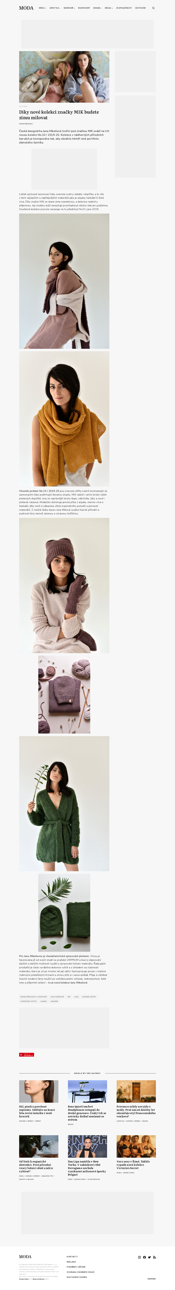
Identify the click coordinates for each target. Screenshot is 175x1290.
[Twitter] (149, 1257)
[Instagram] (139, 1257)
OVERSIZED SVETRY (28, 1001)
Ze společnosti (124, 8)
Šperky (38, 1121)
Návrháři (68, 8)
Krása (108, 8)
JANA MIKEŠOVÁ (57, 997)
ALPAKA (43, 1001)
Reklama (71, 1261)
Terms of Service (38, 1279)
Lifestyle (54, 8)
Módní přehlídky (26, 124)
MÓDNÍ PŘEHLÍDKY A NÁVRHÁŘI (33, 997)
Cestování (140, 8)
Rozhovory (84, 8)
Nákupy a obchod (26, 1179)
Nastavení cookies (77, 1277)
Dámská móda (80, 1179)
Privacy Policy (24, 1279)
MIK (69, 997)
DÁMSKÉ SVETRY (89, 997)
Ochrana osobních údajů (80, 1272)
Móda (42, 8)
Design (96, 8)
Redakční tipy (48, 1176)
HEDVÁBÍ (54, 1001)
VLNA (76, 997)
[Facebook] (144, 1257)
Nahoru (152, 1279)
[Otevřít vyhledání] (153, 7)
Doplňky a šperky (26, 1121)
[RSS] (154, 1257)
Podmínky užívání (76, 1267)
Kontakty (72, 1256)
